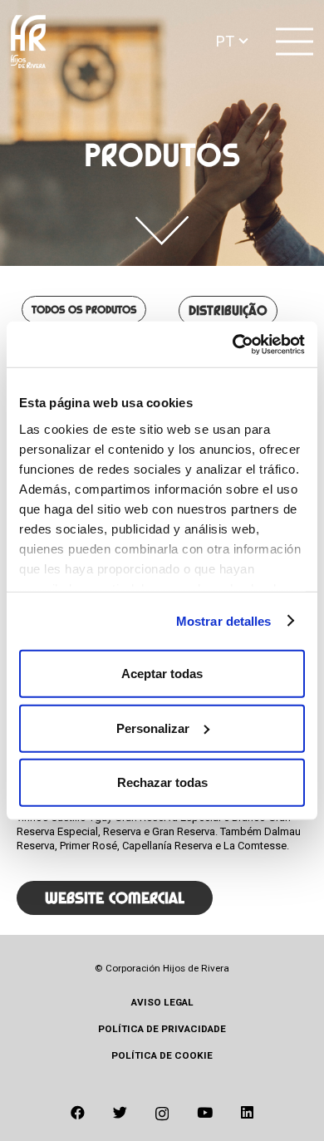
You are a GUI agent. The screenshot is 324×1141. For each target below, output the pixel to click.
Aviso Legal (162, 1002)
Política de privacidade (162, 1029)
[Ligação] (28, 42)
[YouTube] (205, 1113)
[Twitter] (120, 1113)
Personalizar (152, 728)
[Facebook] (78, 1113)
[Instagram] (162, 1113)
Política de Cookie (162, 1055)
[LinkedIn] (247, 1113)
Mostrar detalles (224, 620)
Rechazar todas (162, 782)
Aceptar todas (162, 673)
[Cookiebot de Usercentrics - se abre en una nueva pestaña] (233, 344)
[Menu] (295, 41)
